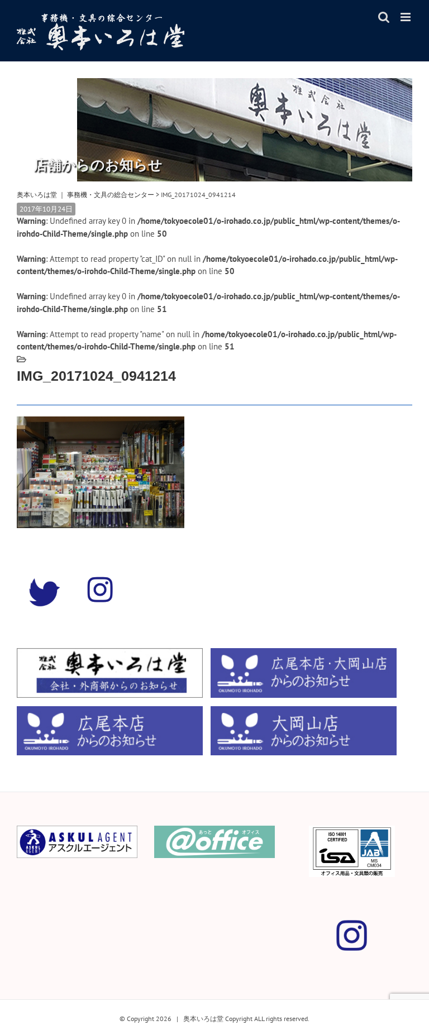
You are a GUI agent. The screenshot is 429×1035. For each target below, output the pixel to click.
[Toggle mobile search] (383, 17)
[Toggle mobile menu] (406, 17)
